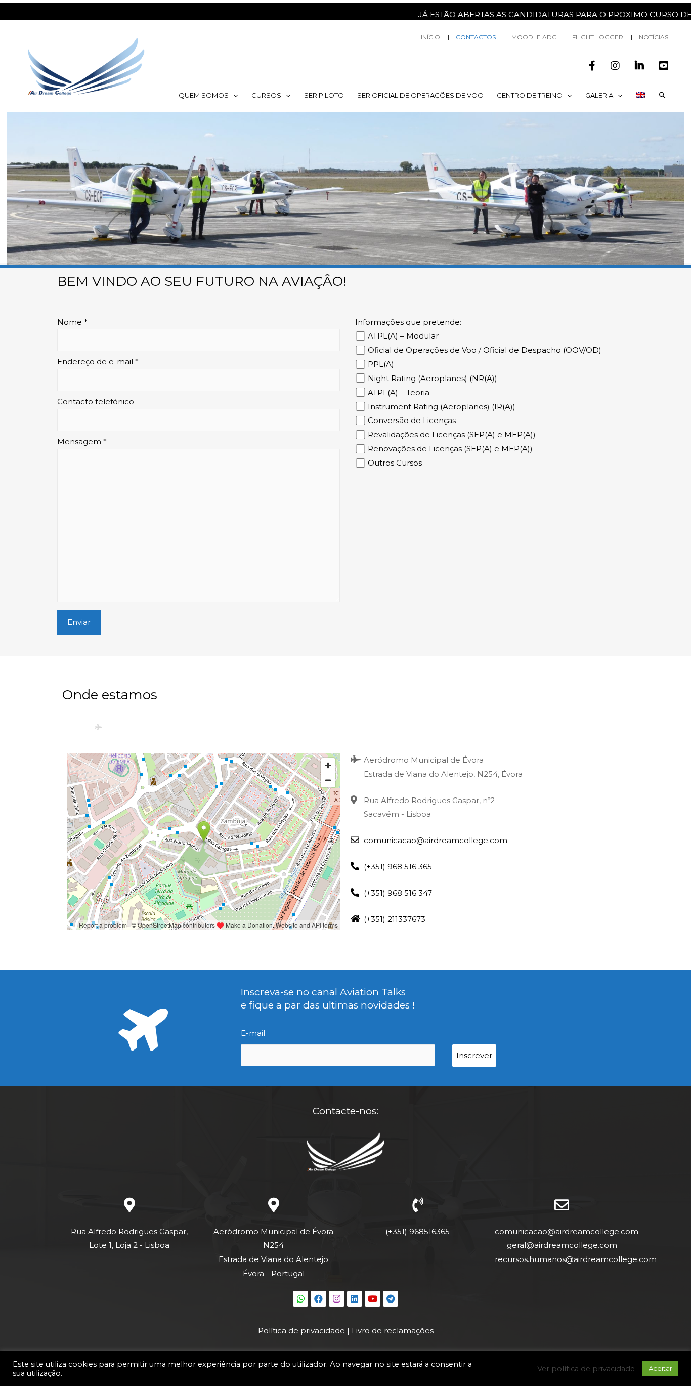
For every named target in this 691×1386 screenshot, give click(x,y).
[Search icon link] (662, 95)
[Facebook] (318, 1299)
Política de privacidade (301, 1330)
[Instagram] (336, 1299)
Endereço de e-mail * (98, 361)
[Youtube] (372, 1299)
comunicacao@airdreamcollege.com (566, 1231)
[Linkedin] (355, 1299)
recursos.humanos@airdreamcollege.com (576, 1259)
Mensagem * (82, 441)
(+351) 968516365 (417, 1231)
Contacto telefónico (95, 401)
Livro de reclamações (393, 1330)
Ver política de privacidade (586, 1368)
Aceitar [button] (660, 1368)
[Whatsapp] (301, 1299)
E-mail (253, 1033)
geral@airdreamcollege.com (562, 1245)
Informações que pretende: (408, 322)
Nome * (72, 322)
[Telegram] (391, 1299)
